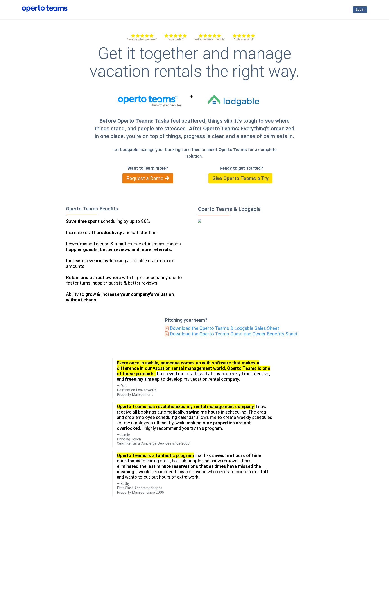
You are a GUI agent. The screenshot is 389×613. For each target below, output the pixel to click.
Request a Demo (145, 178)
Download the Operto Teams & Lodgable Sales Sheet (224, 328)
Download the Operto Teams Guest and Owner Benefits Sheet (233, 334)
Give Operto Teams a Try (240, 178)
